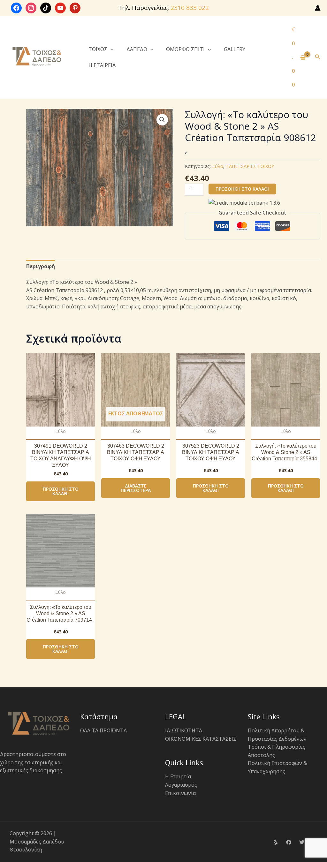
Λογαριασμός (181, 784)
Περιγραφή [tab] (40, 266)
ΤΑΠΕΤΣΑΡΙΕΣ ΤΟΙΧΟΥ (250, 166)
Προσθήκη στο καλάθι (242, 189)
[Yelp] (275, 842)
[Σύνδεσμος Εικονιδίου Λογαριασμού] (318, 8)
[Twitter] (301, 842)
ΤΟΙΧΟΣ (97, 49)
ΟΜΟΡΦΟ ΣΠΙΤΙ (185, 49)
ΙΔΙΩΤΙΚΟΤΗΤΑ (183, 730)
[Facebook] (288, 842)
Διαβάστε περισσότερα (136, 488)
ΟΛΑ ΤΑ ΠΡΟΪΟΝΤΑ (103, 730)
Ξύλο (217, 166)
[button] (110, 49)
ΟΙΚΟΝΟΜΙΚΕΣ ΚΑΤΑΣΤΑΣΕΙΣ (200, 738)
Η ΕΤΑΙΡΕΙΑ (102, 65)
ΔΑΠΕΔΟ (136, 49)
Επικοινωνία (180, 793)
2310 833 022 (190, 8)
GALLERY (234, 49)
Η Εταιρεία (178, 776)
